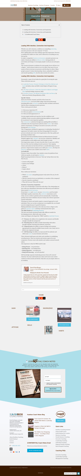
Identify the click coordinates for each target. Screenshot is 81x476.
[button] (59, 25)
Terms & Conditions (57, 467)
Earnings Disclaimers (64, 467)
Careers (12, 440)
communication (36, 112)
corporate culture (30, 208)
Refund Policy (69, 467)
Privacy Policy (52, 467)
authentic (43, 194)
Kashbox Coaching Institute (63, 429)
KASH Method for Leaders (63, 433)
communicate (27, 122)
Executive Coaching (61, 439)
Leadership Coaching (61, 440)
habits (47, 149)
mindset (50, 147)
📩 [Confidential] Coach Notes (32, 34)
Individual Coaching (61, 442)
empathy (35, 192)
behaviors (23, 149)
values (30, 233)
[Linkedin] (11, 449)
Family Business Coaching (63, 437)
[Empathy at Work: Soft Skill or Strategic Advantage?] (31, 428)
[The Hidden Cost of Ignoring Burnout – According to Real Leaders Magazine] (31, 434)
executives (35, 103)
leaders (49, 123)
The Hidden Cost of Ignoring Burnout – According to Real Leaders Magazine (42, 433)
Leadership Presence (38, 210)
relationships (45, 192)
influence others (41, 60)
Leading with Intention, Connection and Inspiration (37, 29)
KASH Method (13, 439)
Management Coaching (62, 458)
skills (34, 73)
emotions (41, 155)
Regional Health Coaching (63, 444)
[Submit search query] (59, 290)
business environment (39, 58)
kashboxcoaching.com (28, 282)
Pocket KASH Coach (61, 431)
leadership (53, 49)
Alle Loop (41, 472)
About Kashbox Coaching (16, 437)
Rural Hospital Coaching (62, 446)
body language (32, 127)
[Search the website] (40, 289)
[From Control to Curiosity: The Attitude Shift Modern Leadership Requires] (31, 421)
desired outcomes (33, 190)
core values (29, 174)
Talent (23, 101)
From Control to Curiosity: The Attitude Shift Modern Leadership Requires (43, 420)
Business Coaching (61, 435)
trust (29, 192)
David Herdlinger (40, 12)
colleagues (36, 138)
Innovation (27, 101)
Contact (12, 442)
